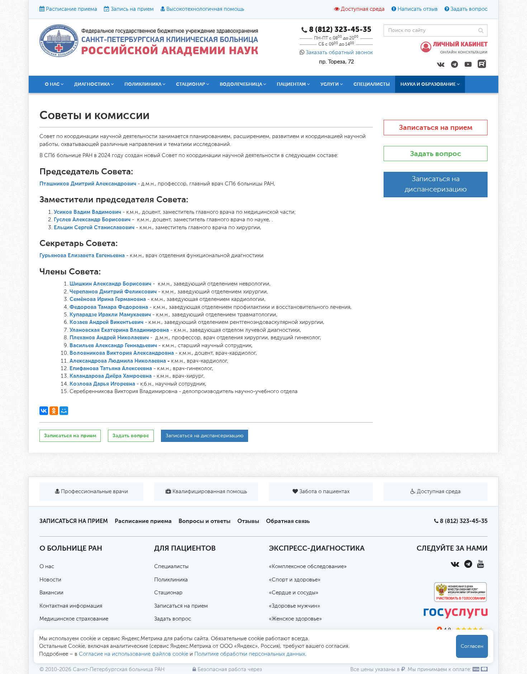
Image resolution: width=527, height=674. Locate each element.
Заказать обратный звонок (339, 52)
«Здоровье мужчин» (294, 606)
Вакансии (51, 592)
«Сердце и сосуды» (293, 592)
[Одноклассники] (53, 410)
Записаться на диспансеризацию (204, 435)
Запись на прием (132, 9)
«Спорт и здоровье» (295, 580)
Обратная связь (288, 521)
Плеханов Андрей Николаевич (109, 337)
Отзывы (248, 521)
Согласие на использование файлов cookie (133, 654)
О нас (46, 566)
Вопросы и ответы (205, 521)
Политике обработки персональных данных (249, 654)
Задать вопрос (469, 9)
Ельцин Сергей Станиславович (94, 227)
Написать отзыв (418, 9)
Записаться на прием (70, 436)
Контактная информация (70, 606)
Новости (50, 580)
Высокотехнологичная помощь (205, 9)
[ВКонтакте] (43, 410)
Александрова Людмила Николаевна (118, 361)
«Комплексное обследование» (308, 566)
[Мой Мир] (64, 410)
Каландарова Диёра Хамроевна (111, 376)
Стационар (168, 592)
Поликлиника (171, 580)
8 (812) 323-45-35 (464, 521)
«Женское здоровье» (295, 619)
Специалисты (371, 84)
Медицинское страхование (73, 619)
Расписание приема (71, 9)
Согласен (472, 646)
